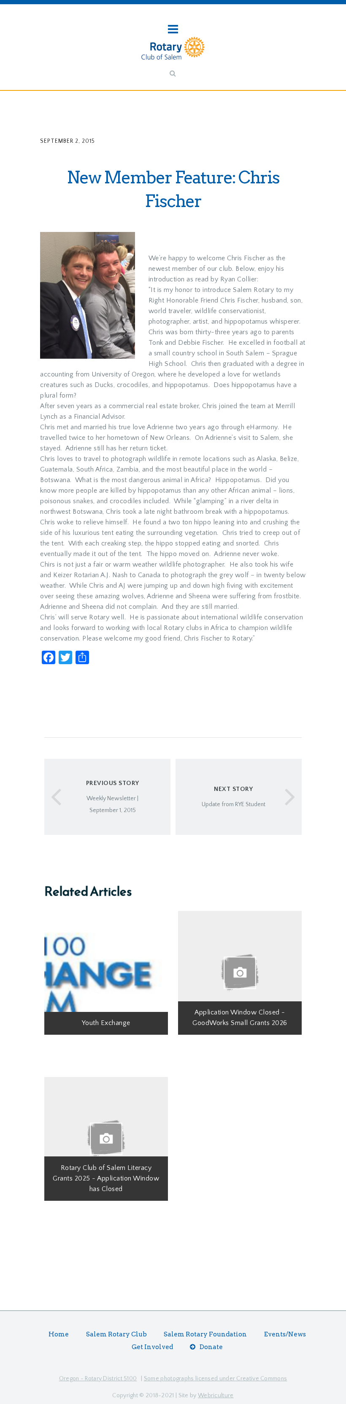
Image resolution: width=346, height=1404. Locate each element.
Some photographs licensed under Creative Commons (215, 1378)
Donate (211, 1347)
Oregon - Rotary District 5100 (98, 1378)
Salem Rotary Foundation (205, 1334)
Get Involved (152, 1347)
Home (59, 1334)
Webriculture (216, 1395)
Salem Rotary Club (116, 1334)
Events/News (285, 1334)
